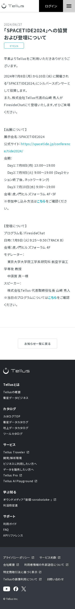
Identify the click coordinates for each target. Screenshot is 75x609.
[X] (23, 589)
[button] (69, 6)
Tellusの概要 (12, 392)
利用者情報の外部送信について (44, 565)
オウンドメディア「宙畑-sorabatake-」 (27, 499)
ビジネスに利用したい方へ (20, 464)
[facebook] (15, 589)
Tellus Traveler (14, 452)
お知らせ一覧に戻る (37, 344)
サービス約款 (47, 557)
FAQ (6, 530)
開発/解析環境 (12, 458)
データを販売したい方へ (18, 469)
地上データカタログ (15, 428)
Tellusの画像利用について (20, 579)
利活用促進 (10, 505)
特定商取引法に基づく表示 (20, 572)
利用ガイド (10, 524)
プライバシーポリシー (16, 557)
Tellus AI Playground (18, 481)
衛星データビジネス (15, 398)
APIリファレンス (13, 535)
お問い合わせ (55, 579)
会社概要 (9, 565)
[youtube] (6, 589)
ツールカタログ (13, 434)
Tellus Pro (10, 475)
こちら (52, 297)
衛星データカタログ (15, 422)
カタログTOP (11, 416)
